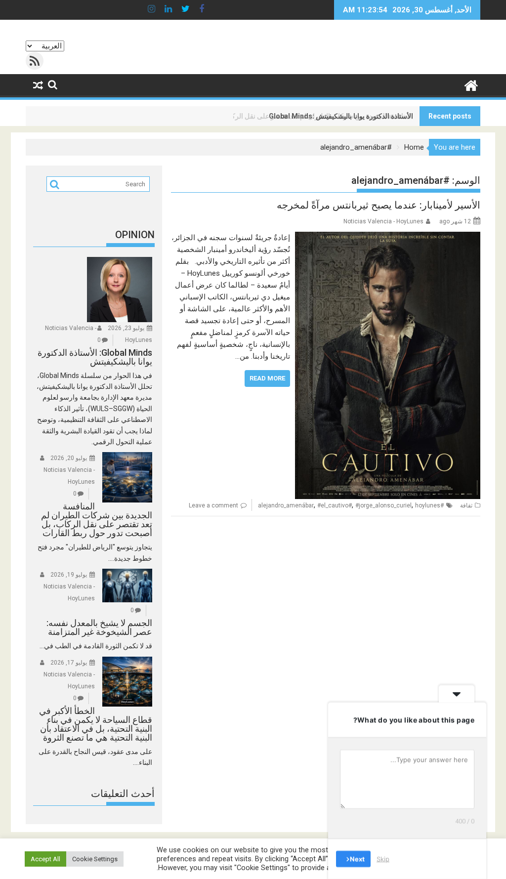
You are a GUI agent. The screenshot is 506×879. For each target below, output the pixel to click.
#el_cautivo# (334, 505)
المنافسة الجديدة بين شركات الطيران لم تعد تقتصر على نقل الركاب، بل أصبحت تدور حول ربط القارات (269, 116)
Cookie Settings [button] (95, 859)
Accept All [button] (45, 859)
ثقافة (466, 505)
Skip (383, 859)
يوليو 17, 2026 (68, 662)
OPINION (135, 235)
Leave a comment (213, 505)
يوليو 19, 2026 (68, 574)
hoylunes (427, 505)
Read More (267, 378)
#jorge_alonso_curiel (383, 505)
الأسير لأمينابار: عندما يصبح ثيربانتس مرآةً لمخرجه (378, 205)
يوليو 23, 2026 (126, 328)
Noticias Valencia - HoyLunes (383, 221)
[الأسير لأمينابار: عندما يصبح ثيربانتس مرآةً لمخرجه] (387, 237)
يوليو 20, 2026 (68, 458)
